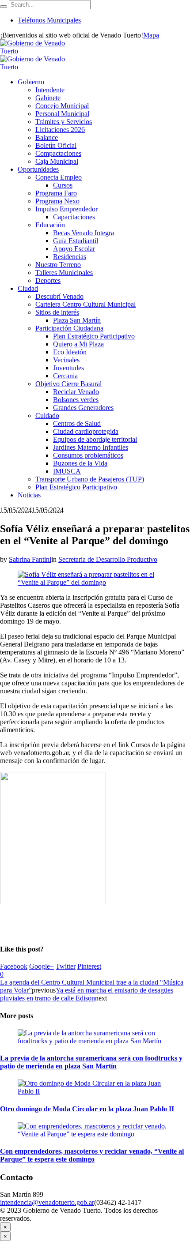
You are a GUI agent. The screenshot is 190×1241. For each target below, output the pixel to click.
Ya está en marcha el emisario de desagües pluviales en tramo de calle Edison (86, 994)
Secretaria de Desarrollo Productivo (107, 559)
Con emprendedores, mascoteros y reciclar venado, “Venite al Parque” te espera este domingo (92, 1155)
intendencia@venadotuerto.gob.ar (47, 1202)
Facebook (13, 966)
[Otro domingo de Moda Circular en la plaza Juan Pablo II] (95, 1091)
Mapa (151, 35)
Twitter (66, 966)
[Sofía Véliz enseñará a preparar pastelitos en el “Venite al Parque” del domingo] (95, 582)
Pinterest (89, 966)
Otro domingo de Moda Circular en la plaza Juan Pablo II (87, 1109)
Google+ (41, 966)
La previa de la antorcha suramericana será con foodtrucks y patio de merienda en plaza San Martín (91, 1062)
